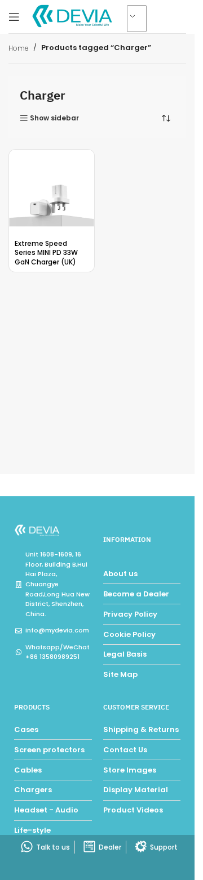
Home (18, 48)
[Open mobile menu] (14, 17)
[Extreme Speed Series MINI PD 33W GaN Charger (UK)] (51, 192)
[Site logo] (73, 16)
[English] (141, 19)
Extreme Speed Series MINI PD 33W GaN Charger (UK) (46, 253)
